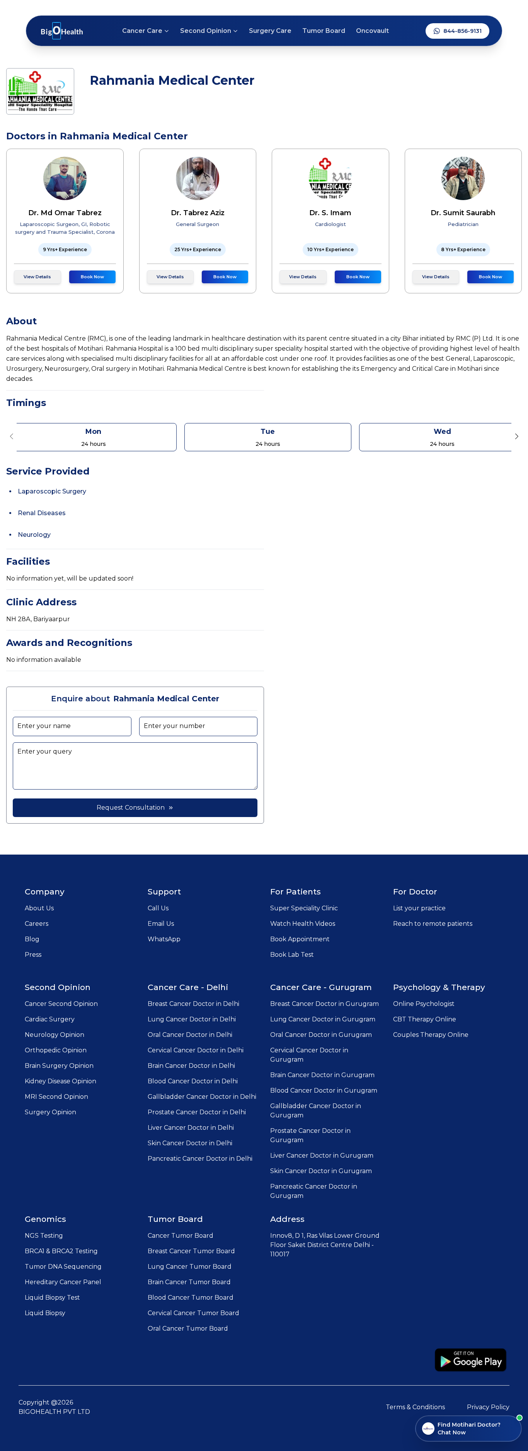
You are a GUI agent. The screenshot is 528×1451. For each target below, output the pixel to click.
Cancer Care (142, 30)
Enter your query (44, 751)
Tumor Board (323, 30)
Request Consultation (131, 807)
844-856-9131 (462, 30)
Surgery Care (270, 30)
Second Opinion (205, 30)
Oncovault (372, 30)
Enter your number (174, 726)
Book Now (92, 276)
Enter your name (44, 726)
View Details (37, 276)
